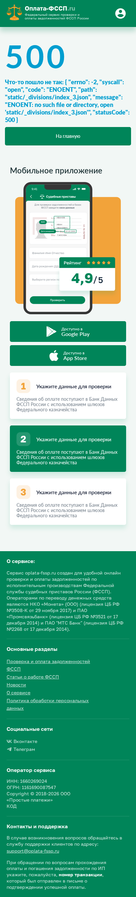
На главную (68, 136)
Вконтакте (25, 741)
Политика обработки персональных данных (48, 704)
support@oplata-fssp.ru (33, 851)
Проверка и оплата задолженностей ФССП (48, 665)
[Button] (121, 13)
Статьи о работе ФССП (33, 676)
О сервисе (18, 692)
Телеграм (24, 749)
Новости (16, 684)
